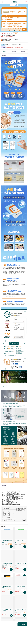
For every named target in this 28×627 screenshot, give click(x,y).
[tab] (4, 51)
